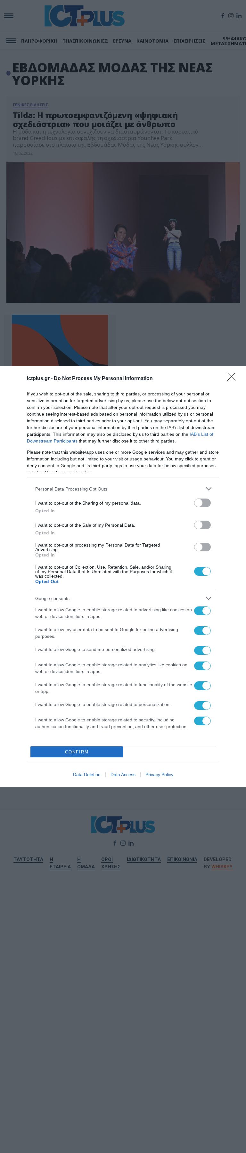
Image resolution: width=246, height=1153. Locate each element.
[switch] (202, 503)
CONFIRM (77, 752)
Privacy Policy (159, 774)
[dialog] (123, 576)
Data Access (123, 774)
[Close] (233, 379)
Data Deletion (87, 774)
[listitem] (123, 488)
